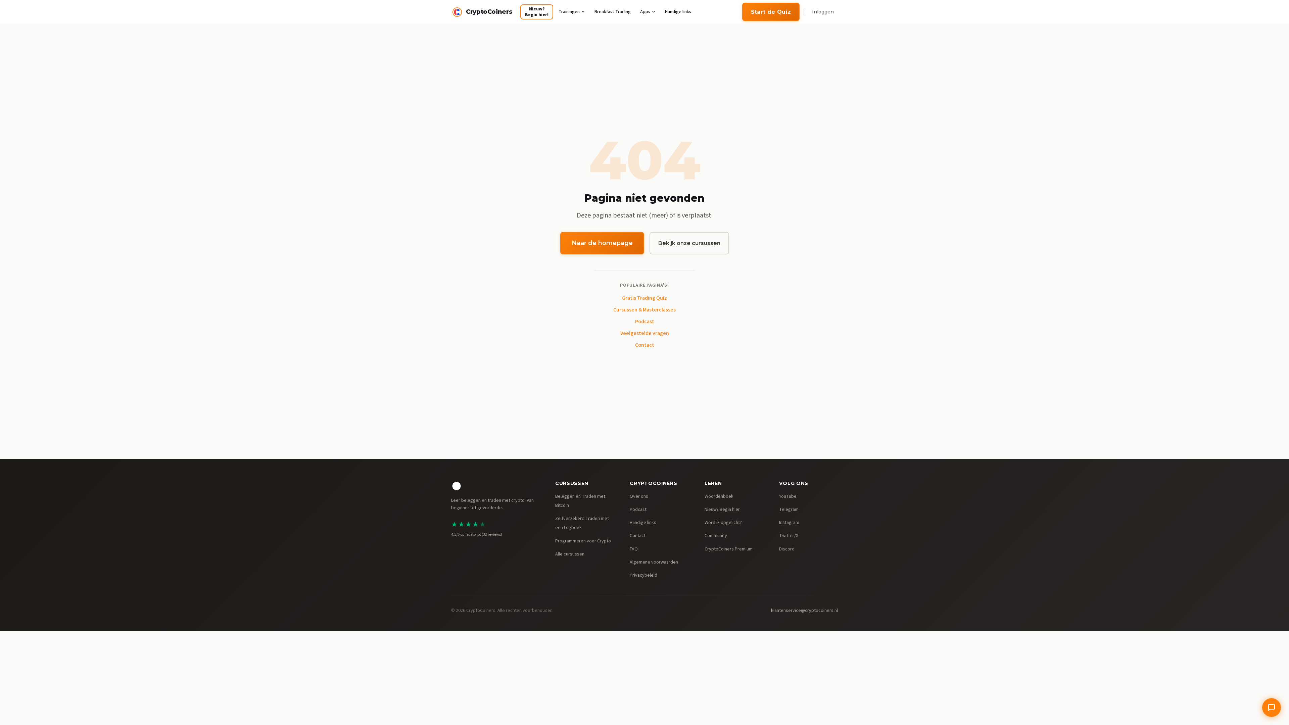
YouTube (788, 496)
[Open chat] (1271, 707)
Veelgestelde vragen (644, 333)
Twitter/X (788, 535)
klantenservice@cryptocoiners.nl (804, 610)
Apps (645, 11)
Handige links (678, 11)
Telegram (789, 509)
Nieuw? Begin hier (722, 509)
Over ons (639, 496)
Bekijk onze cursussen (689, 243)
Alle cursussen (569, 554)
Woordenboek (719, 496)
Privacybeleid (643, 575)
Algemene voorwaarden (654, 562)
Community (716, 535)
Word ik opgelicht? (723, 522)
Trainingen (569, 11)
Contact (644, 345)
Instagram (789, 522)
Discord (787, 549)
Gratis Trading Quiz (644, 298)
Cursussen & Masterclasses (644, 309)
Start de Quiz (771, 12)
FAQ (634, 549)
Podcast (644, 321)
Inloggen (823, 12)
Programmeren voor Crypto (583, 541)
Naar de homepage (602, 243)
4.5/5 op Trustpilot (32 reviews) (476, 534)
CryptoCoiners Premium (729, 549)
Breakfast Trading (612, 11)
